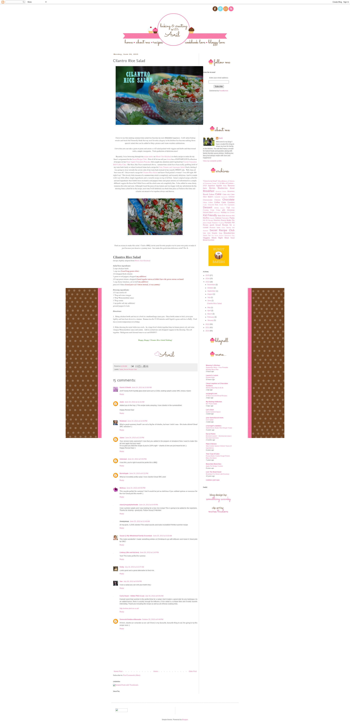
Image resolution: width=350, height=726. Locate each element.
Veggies (206, 238)
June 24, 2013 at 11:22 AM (134, 402)
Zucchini (211, 240)
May (209, 307)
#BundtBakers (222, 181)
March (209, 314)
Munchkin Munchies (213, 464)
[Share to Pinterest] (147, 366)
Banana (231, 185)
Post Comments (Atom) (131, 675)
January (210, 320)
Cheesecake (207, 200)
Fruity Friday (215, 210)
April (209, 311)
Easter (223, 208)
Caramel (217, 197)
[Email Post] (132, 366)
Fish (233, 208)
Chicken (217, 200)
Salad (121, 369)
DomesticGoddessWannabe (130, 619)
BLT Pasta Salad (211, 404)
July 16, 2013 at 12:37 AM (134, 567)
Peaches (217, 220)
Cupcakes (231, 205)
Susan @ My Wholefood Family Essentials (136, 536)
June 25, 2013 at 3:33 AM (162, 536)
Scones (205, 230)
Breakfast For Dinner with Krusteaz (217, 474)
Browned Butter (221, 191)
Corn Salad (209, 420)
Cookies (231, 202)
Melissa (123, 488)
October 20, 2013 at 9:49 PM (152, 619)
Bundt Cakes (208, 194)
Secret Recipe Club (130, 369)
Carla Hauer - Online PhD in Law (132, 596)
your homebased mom (214, 418)
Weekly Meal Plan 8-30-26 (214, 388)
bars (205, 188)
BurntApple (124, 473)
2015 (207, 275)
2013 (207, 282)
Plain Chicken (211, 444)
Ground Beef (208, 212)
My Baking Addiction (214, 402)
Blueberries (223, 188)
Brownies (231, 191)
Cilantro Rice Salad (214, 303)
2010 (207, 331)
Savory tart (230, 227)
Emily (122, 567)
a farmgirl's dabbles (213, 426)
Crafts (205, 205)
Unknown (123, 459)
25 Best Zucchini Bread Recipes (216, 395)
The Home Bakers (217, 235)
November (211, 285)
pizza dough (207, 223)
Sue (121, 581)
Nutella (212, 218)
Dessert (207, 207)
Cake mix (226, 194)
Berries (212, 188)
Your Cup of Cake (212, 454)
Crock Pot (223, 205)
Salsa (223, 227)
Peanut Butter (226, 220)
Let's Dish (210, 410)
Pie (233, 220)
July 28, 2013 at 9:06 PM (132, 581)
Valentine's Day (229, 235)
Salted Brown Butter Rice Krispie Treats (219, 428)
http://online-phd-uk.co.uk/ (129, 608)
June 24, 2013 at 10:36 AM (142, 387)
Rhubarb (212, 227)
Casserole (224, 197)
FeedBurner (223, 91)
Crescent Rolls (213, 205)
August (210, 294)
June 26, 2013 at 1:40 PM (149, 552)
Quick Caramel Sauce (213, 412)
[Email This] (136, 366)
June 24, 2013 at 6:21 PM (138, 473)
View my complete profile (212, 161)
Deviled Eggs (210, 377)
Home (155, 671)
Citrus (205, 202)
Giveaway (230, 210)
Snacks (214, 233)
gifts (223, 210)
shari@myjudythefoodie (129, 505)
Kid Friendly (210, 215)
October (210, 288)
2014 (207, 279)
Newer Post (118, 671)
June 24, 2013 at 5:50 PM (137, 459)
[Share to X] (142, 366)
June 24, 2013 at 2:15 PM (134, 438)
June (209, 301)
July (209, 297)
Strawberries (229, 233)
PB (204, 220)
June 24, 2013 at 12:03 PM (137, 421)
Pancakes (225, 218)
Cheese (231, 197)
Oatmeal (218, 218)
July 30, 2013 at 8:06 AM (154, 596)
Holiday (224, 212)
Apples (219, 185)
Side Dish (206, 233)
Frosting (205, 210)
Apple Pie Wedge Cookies (214, 466)
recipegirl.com (211, 394)
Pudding (221, 223)
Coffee (210, 202)
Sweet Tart (207, 235)
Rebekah (123, 421)
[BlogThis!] (139, 366)
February (211, 317)
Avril (220, 138)
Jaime (122, 438)
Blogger (185, 720)
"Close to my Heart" (210, 181)
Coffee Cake (220, 202)
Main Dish (221, 216)
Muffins (206, 218)
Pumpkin (228, 223)
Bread (232, 188)
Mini (233, 215)
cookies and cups (213, 480)
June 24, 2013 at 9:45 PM (148, 505)
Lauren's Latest (212, 375)
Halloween (216, 212)
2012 (207, 324)
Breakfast (208, 191)
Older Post (193, 671)
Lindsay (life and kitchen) (129, 552)
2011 (207, 327)
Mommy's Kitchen (213, 365)
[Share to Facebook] (144, 366)
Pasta (232, 218)
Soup (220, 233)
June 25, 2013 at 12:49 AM (140, 521)
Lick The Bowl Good (213, 472)
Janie (122, 402)
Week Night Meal (220, 238)
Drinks (216, 208)
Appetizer (211, 186)
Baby (225, 186)
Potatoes (215, 223)
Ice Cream (230, 212)
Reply (122, 394)
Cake (218, 194)
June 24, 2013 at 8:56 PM (135, 488)
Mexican (228, 215)
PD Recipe (209, 220)
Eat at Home (210, 434)
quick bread (215, 225)
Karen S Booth (125, 387)
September (211, 291)
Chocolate (228, 199)
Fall (228, 208)
